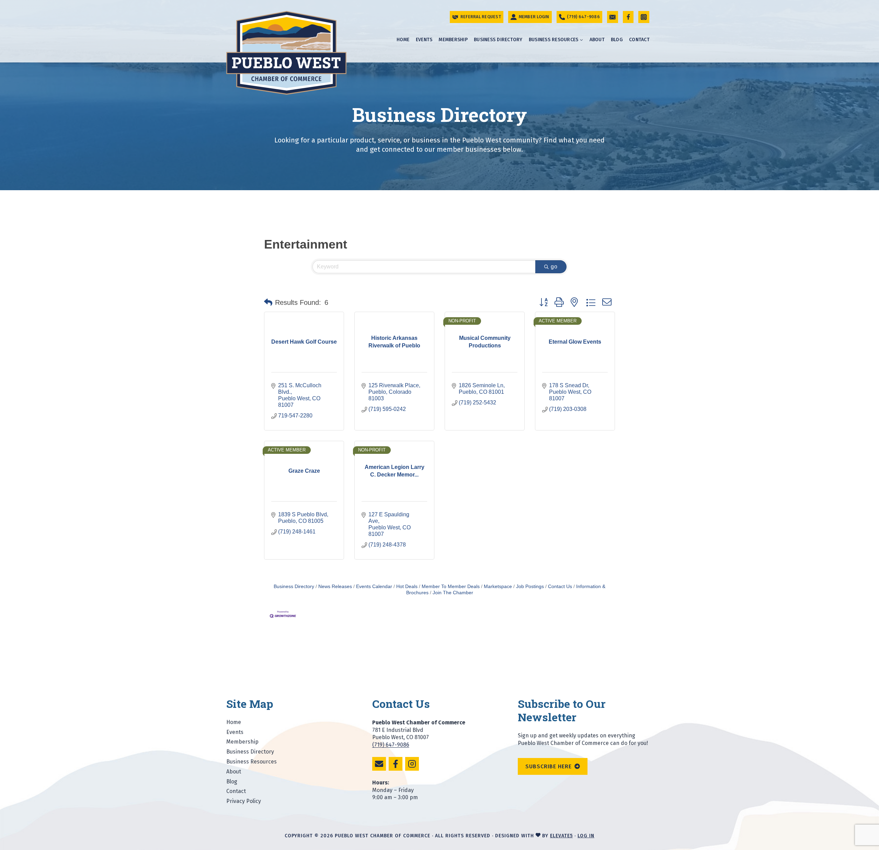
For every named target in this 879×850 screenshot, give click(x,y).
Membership (453, 40)
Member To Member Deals (451, 586)
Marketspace (498, 586)
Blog (617, 40)
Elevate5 (561, 836)
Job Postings (530, 586)
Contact (639, 40)
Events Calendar (374, 586)
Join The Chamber (453, 592)
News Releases (335, 586)
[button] (268, 302)
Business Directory (498, 40)
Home (403, 40)
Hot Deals (407, 586)
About (597, 40)
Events (424, 40)
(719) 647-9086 (390, 745)
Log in (586, 836)
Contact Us (560, 586)
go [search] (554, 266)
